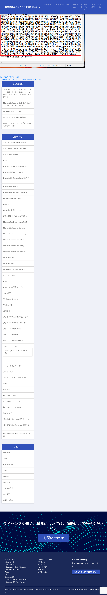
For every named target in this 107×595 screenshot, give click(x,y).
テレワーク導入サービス (12, 366)
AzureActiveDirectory (10, 154)
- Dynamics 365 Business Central (16, 579)
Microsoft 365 (8, 453)
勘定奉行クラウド (10, 395)
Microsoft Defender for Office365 (14, 252)
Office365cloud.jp (9, 275)
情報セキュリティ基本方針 (13, 407)
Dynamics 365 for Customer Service (15, 166)
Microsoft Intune (8, 263)
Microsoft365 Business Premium (14, 269)
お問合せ (6, 311)
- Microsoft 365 (10, 564)
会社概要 (6, 389)
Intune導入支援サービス (12, 210)
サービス (6, 470)
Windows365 (7, 305)
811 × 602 (15, 77)
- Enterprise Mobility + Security (15, 567)
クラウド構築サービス (11, 334)
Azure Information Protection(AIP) (14, 142)
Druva (5, 160)
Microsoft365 (48, 4)
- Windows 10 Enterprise (13, 569)
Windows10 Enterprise (10, 299)
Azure (68, 4)
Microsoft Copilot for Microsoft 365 (15, 222)
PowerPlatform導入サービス (13, 287)
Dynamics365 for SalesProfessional (15, 192)
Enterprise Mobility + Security (13, 198)
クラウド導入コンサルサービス (15, 323)
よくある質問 (92, 6)
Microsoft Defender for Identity (13, 246)
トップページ (10, 559)
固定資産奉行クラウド (11, 401)
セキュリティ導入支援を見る (85, 572)
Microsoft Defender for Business (14, 228)
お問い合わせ (99, 6)
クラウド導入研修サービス (13, 329)
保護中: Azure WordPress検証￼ (14, 117)
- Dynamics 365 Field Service (15, 582)
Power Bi (6, 281)
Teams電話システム (10, 293)
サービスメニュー (75, 6)
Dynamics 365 (8, 464)
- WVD (7, 574)
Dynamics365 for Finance (11, 186)
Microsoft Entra (8, 257)
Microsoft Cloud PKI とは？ (13, 111)
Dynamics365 (59, 4)
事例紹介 (6, 476)
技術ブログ (85, 7)
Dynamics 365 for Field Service (13, 172)
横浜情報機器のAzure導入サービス (16, 419)
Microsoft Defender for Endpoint (14, 240)
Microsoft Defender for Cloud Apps (15, 234)
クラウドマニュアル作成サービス (15, 317)
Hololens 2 (6, 204)
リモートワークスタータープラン (15, 378)
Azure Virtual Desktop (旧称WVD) (15, 148)
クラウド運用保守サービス (13, 340)
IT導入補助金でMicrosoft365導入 (15, 216)
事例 (81, 6)
